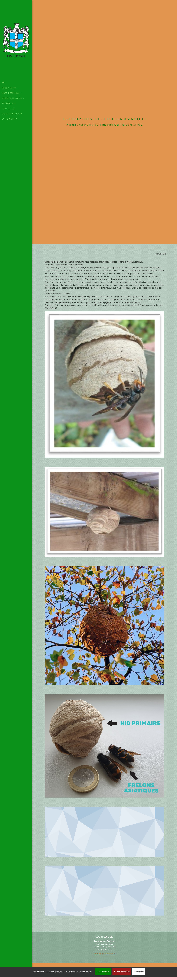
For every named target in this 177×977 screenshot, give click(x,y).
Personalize (139, 972)
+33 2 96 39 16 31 (104, 949)
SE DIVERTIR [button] (8, 103)
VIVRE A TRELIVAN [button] (11, 93)
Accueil (72, 125)
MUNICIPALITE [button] (9, 88)
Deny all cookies (122, 972)
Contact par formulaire (104, 953)
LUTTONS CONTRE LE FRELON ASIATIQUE (118, 125)
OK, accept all (104, 972)
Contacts (104, 936)
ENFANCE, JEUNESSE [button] (12, 98)
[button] (16, 83)
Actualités (86, 125)
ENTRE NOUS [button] (8, 118)
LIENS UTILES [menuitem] (8, 108)
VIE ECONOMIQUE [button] (11, 113)
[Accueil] (16, 40)
